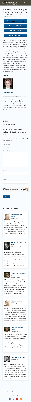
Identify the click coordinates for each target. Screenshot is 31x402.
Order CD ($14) (16, 30)
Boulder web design (15, 395)
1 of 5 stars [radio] (3, 147)
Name (5, 171)
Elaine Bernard (8, 92)
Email (5, 179)
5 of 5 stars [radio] (12, 147)
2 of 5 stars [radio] (6, 147)
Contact (25, 391)
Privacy (6, 391)
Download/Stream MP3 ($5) (16, 21)
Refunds (19, 391)
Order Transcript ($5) (16, 35)
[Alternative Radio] (10, 2)
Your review (6, 151)
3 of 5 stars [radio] (8, 147)
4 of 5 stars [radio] (10, 147)
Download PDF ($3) (16, 26)
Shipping (12, 391)
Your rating (6, 145)
